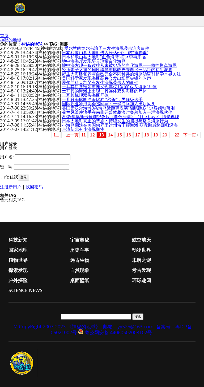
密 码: (6, 167)
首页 (4, 35)
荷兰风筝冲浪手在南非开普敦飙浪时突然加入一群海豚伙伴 (117, 112)
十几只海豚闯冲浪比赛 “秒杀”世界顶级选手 (102, 99)
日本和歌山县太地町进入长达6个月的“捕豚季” (105, 52)
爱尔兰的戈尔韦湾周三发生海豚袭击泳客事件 (106, 48)
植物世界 (18, 260)
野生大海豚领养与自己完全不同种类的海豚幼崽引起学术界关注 (121, 74)
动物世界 (141, 250)
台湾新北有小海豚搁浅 (83, 129)
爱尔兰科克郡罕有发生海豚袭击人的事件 (100, 82)
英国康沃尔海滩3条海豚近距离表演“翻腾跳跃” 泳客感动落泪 (118, 108)
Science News (25, 290)
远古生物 (79, 260)
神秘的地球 (10, 40)
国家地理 (18, 250)
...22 (175, 135)
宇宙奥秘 (79, 239)
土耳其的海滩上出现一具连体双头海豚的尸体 (104, 91)
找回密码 (34, 187)
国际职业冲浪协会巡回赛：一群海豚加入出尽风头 (108, 104)
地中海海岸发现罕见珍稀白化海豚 (94, 61)
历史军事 (79, 250)
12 (92, 135)
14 (110, 135)
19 (155, 135)
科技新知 (18, 239)
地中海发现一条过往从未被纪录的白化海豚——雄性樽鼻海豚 (119, 65)
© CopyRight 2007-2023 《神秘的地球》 (57, 326)
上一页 (72, 135)
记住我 (11, 177)
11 (83, 135)
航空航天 (141, 239)
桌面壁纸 (79, 280)
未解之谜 (141, 260)
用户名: (7, 157)
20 (164, 135)
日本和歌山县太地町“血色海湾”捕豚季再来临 (104, 57)
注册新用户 (10, 187)
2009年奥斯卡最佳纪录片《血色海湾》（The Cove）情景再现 (120, 116)
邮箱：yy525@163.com (128, 326)
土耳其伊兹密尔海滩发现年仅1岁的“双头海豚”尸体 (109, 87)
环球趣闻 (141, 280)
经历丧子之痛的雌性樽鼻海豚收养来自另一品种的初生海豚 (117, 69)
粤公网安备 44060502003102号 (118, 332)
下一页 (189, 135)
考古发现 (141, 270)
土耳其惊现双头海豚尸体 (85, 95)
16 (128, 135)
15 (119, 135)
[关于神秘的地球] (23, 363)
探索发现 (18, 270)
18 (146, 135)
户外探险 (18, 280)
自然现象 (79, 270)
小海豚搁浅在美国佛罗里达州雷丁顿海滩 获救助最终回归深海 (120, 125)
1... (56, 135)
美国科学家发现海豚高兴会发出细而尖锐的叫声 (106, 78)
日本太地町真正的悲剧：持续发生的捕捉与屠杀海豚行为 (115, 121)
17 (137, 135)
